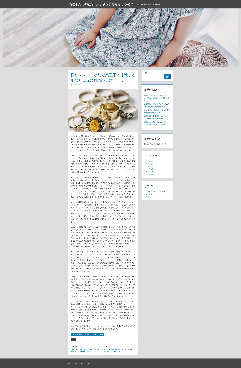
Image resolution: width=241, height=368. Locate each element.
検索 (145, 73)
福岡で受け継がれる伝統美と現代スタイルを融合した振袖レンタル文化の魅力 (156, 97)
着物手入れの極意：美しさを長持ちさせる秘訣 (101, 4)
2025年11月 (150, 172)
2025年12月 (150, 169)
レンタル (95, 334)
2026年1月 (149, 166)
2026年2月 (149, 164)
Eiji (87, 85)
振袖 (101, 334)
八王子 (73, 339)
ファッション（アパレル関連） (81, 334)
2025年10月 (150, 174)
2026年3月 (149, 161)
